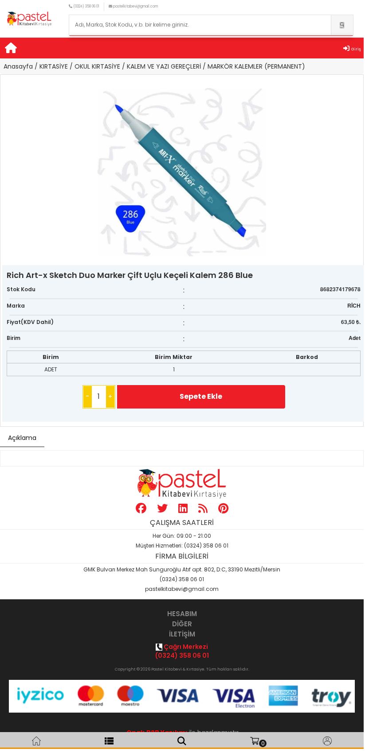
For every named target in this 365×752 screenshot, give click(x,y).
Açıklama (22, 437)
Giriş (356, 49)
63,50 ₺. (351, 322)
